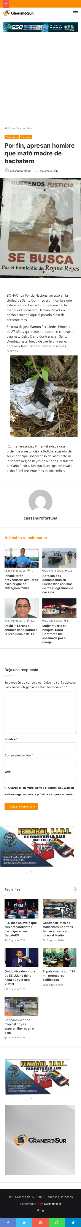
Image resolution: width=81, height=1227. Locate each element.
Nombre (11, 739)
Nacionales (24, 128)
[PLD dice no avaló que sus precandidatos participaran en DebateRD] (21, 908)
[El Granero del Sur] (18, 13)
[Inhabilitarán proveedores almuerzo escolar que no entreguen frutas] (22, 558)
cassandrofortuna (20, 170)
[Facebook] (38, 1210)
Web (8, 771)
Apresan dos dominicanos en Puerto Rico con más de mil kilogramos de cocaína (57, 584)
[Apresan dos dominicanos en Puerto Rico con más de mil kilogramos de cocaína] (59, 558)
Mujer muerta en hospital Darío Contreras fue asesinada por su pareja (55, 634)
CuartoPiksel (52, 1203)
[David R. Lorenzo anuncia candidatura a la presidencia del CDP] (22, 608)
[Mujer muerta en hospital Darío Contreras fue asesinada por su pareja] (59, 608)
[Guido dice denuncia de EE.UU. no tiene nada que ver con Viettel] (21, 957)
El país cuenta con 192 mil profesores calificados (59, 975)
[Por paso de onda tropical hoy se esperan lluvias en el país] (21, 1006)
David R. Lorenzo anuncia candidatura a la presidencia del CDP (21, 630)
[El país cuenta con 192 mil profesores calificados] (60, 957)
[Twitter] (43, 1210)
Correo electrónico (19, 755)
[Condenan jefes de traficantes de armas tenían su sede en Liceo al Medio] (60, 908)
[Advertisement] (40, 79)
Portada (26, 137)
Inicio (11, 128)
